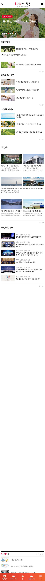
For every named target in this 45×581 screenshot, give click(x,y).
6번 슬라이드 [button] (12, 33)
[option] (22, 23)
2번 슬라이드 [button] (4, 33)
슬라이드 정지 (15, 33)
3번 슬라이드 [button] (6, 33)
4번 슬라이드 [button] (8, 33)
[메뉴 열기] (42, 4)
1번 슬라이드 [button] (2, 33)
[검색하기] (2, 4)
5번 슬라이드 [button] (10, 33)
